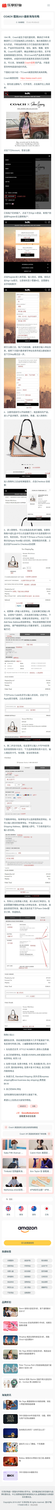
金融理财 (27, 1293)
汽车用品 (10, 1293)
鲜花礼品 (10, 1287)
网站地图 (34, 1504)
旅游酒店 (27, 1276)
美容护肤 (27, 1260)
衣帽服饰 (10, 1260)
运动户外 (44, 1266)
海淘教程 (21, 22)
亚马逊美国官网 (27, 1242)
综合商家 (27, 1271)
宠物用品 (27, 1282)
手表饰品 (27, 1266)
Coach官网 (30, 62)
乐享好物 (25, 1502)
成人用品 (27, 1287)
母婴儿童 (10, 1271)
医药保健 (44, 1271)
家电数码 (10, 1276)
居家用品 (10, 1266)
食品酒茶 (44, 1282)
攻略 (33, 1106)
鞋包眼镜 (44, 1260)
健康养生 (44, 1287)
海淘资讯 (23, 1106)
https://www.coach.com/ (31, 78)
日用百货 (44, 1276)
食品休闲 (10, 1282)
